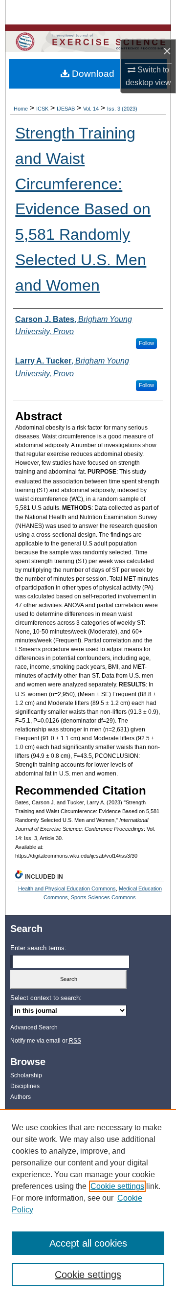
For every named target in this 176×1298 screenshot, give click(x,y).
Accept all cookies (88, 1243)
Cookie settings (117, 1186)
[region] (88, 1203)
